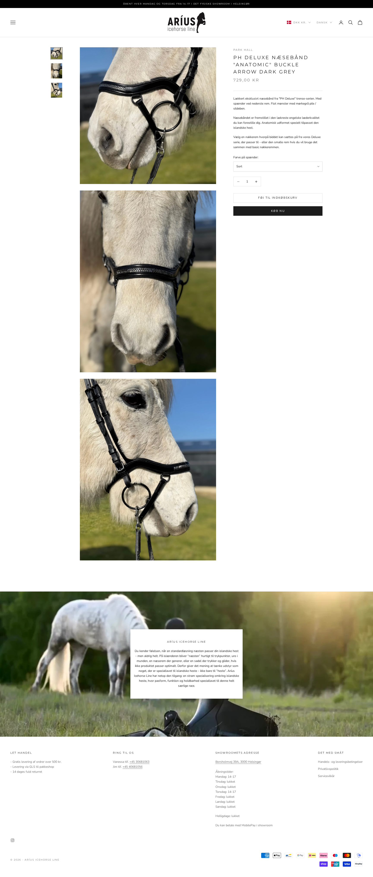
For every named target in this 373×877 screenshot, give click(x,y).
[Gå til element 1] (57, 53)
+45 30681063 (139, 762)
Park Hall (243, 49)
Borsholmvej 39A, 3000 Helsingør (238, 762)
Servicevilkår (326, 776)
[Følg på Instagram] (12, 840)
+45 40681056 (132, 767)
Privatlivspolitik (328, 769)
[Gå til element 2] (57, 71)
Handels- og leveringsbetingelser (340, 762)
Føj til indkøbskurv (277, 198)
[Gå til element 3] (57, 90)
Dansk (322, 22)
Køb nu (278, 211)
